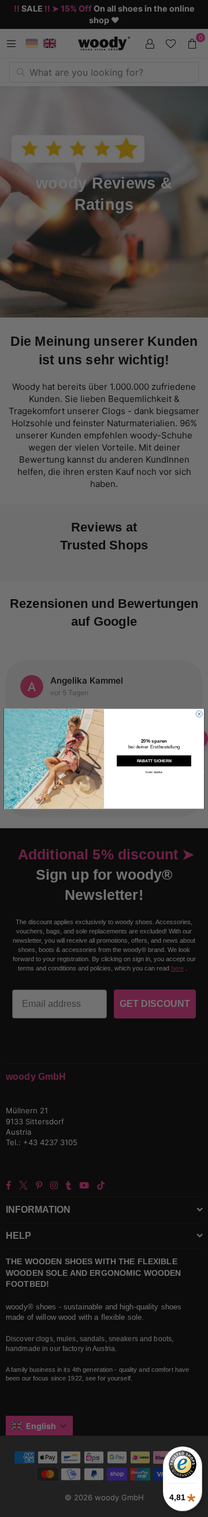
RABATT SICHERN (154, 760)
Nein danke (154, 771)
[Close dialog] (199, 713)
